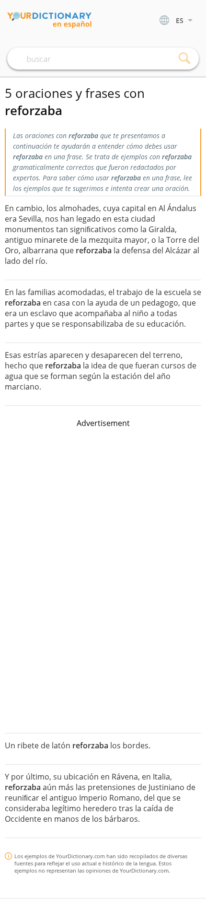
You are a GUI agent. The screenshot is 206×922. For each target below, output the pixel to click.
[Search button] (184, 58)
